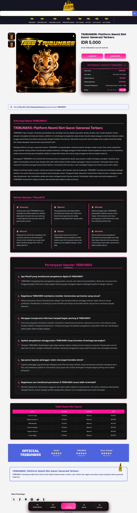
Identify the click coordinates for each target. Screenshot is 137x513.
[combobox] (66, 13)
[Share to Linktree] (25, 499)
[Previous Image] (18, 63)
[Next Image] (74, 63)
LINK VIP (84, 507)
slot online (24, 173)
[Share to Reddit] (37, 499)
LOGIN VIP (92, 56)
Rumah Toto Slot (69, 512)
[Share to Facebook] (19, 499)
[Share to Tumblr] (43, 499)
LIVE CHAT (99, 507)
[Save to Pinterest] (31, 499)
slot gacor (31, 147)
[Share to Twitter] (13, 499)
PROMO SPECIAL (37, 507)
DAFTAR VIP (115, 56)
